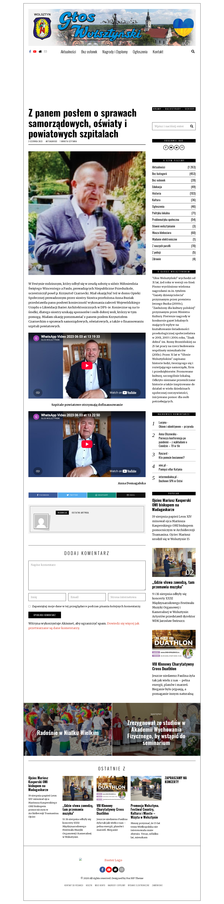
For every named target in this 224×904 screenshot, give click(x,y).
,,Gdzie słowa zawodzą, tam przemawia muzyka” (173, 584)
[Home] (40, 51)
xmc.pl (162, 465)
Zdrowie (156, 259)
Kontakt (158, 51)
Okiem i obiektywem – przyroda (176, 426)
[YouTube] (34, 51)
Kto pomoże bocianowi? (172, 457)
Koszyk (89, 885)
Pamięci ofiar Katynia (170, 469)
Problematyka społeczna (165, 219)
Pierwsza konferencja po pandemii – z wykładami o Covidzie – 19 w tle (173, 442)
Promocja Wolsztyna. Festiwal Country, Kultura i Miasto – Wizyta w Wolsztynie (145, 811)
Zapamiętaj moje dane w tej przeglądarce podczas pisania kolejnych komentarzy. (86, 606)
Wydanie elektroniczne (164, 239)
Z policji (156, 252)
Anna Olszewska (167, 434)
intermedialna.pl (168, 477)
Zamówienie (157, 885)
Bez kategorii (159, 173)
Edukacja (157, 187)
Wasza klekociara (161, 233)
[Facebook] (30, 51)
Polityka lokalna (161, 213)
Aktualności (68, 51)
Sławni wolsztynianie (163, 226)
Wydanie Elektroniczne (138, 885)
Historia (156, 193)
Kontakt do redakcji (73, 885)
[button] (192, 126)
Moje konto (100, 885)
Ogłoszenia (140, 51)
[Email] (45, 51)
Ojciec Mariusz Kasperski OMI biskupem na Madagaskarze (171, 504)
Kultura (156, 200)
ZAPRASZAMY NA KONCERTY (176, 779)
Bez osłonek (89, 51)
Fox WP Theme (134, 878)
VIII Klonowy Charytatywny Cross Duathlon (173, 666)
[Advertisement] (112, 79)
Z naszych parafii (161, 246)
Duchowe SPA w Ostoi (171, 481)
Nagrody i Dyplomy (115, 51)
